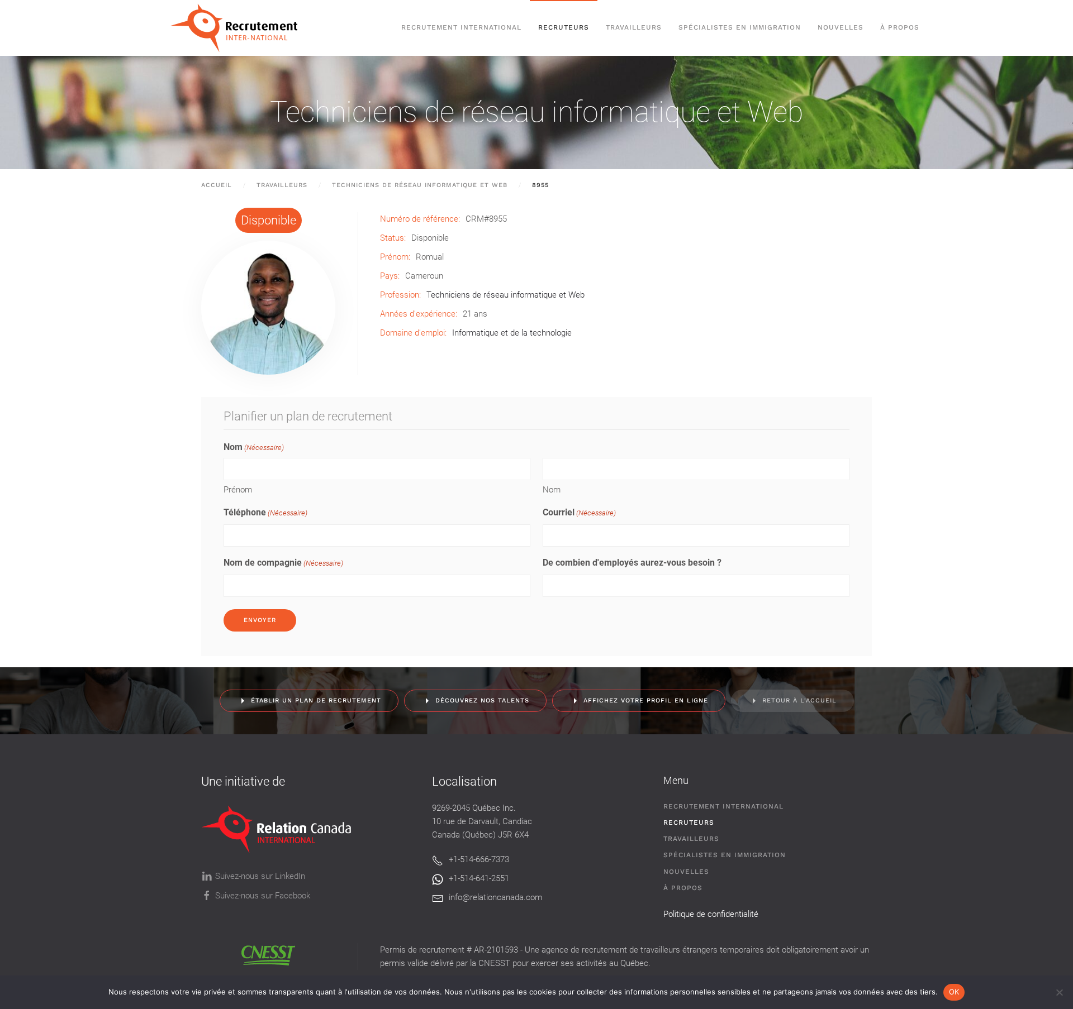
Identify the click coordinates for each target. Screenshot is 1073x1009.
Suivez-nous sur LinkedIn (260, 876)
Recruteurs (688, 822)
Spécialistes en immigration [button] (739, 27)
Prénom (238, 490)
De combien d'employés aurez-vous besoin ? (632, 562)
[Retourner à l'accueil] (239, 28)
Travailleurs (634, 27)
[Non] (1059, 992)
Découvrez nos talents (482, 700)
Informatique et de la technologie (512, 333)
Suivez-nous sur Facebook (262, 896)
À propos (899, 27)
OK (954, 991)
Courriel (579, 512)
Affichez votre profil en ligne (645, 700)
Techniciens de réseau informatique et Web (536, 112)
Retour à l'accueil (799, 700)
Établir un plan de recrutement (316, 700)
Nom (552, 490)
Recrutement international (461, 27)
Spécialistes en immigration (724, 855)
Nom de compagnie (283, 562)
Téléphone (265, 512)
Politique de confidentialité (710, 914)
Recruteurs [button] (563, 27)
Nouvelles (840, 27)
